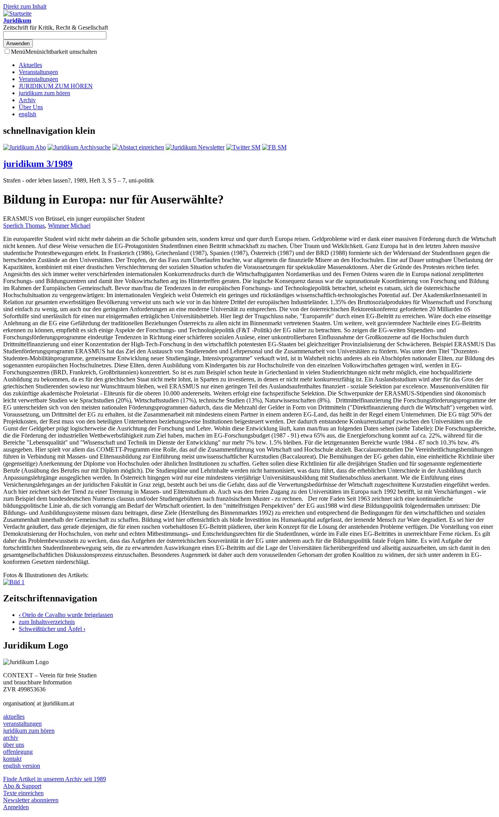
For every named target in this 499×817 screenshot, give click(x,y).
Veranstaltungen (38, 72)
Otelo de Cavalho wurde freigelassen (66, 614)
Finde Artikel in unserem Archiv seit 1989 (54, 779)
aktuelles (14, 716)
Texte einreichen (23, 793)
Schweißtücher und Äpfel (52, 629)
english (27, 114)
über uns (13, 744)
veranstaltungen (22, 723)
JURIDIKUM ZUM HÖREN (56, 86)
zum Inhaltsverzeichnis (47, 622)
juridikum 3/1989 (38, 164)
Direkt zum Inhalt (24, 6)
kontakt (12, 758)
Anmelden (16, 807)
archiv (10, 737)
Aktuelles (30, 65)
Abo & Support (22, 786)
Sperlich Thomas (24, 225)
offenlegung (18, 751)
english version (21, 765)
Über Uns (31, 107)
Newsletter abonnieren (30, 800)
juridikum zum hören (44, 93)
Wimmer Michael (69, 225)
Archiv (27, 100)
